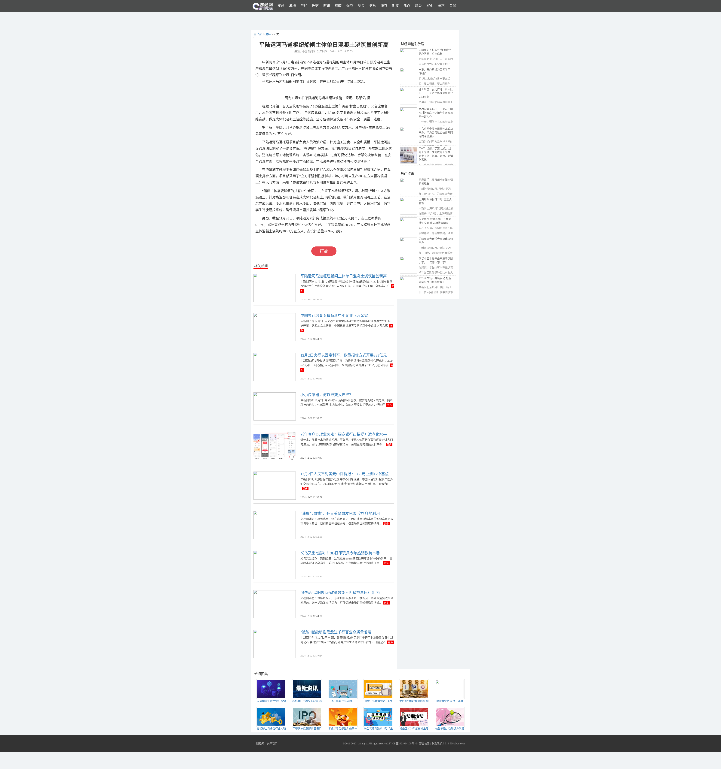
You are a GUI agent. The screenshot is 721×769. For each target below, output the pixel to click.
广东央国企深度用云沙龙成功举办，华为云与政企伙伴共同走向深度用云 (436, 132)
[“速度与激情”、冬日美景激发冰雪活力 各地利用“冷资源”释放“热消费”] (274, 525)
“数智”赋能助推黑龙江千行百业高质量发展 (335, 632)
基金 (361, 6)
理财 (315, 6)
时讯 (326, 6)
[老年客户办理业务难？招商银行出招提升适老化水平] (274, 446)
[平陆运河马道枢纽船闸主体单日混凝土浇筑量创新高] (274, 287)
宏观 (429, 6)
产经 (303, 6)
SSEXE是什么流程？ (343, 701)
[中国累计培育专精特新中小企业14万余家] (274, 327)
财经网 (260, 743)
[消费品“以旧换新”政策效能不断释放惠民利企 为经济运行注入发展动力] (274, 604)
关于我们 (272, 743)
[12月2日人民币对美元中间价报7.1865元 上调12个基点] (274, 485)
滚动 (292, 6)
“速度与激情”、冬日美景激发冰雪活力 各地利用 (340, 513)
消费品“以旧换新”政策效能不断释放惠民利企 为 (340, 593)
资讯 (281, 6)
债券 (384, 6)
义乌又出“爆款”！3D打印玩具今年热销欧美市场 (340, 553)
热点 (406, 6)
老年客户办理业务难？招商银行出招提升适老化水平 (343, 434)
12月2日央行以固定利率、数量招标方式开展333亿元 (343, 355)
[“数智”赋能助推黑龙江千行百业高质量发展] (274, 643)
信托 (372, 6)
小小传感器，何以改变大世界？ (326, 395)
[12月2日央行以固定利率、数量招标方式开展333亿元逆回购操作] (274, 366)
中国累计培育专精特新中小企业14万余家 (334, 316)
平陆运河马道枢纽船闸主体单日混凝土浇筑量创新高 (343, 276)
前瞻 (338, 6)
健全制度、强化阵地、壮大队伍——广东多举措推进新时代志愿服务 (436, 93)
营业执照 (424, 743)
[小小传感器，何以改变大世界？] (274, 406)
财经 (418, 6)
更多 (389, 404)
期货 (395, 6)
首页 (259, 34)
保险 (349, 6)
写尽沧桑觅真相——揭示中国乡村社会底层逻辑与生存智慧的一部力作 (436, 113)
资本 (441, 6)
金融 (452, 6)
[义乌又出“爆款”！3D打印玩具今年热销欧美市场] (274, 564)
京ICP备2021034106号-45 (403, 743)
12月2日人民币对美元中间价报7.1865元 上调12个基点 (344, 474)
